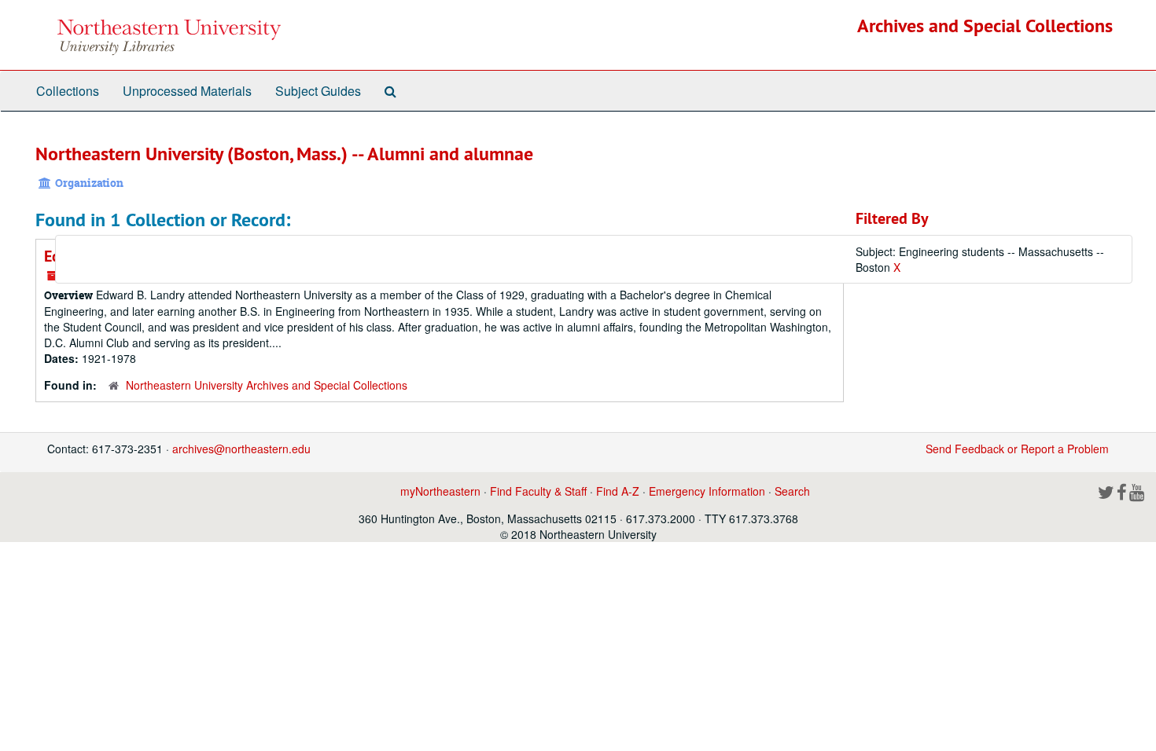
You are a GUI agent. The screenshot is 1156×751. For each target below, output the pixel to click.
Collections (67, 91)
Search (792, 491)
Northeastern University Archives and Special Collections (266, 385)
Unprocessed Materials (187, 91)
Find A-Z (617, 491)
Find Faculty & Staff (538, 491)
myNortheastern (440, 491)
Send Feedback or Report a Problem (1017, 448)
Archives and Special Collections (985, 25)
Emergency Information (707, 491)
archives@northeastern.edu (241, 448)
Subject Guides (318, 91)
